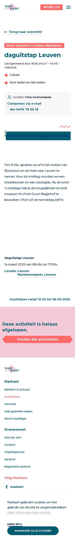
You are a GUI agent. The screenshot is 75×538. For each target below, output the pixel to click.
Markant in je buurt (17, 389)
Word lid (10, 404)
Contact (9, 444)
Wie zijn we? (12, 437)
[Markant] (11, 7)
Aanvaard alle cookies (33, 530)
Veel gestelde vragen (18, 411)
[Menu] (68, 7)
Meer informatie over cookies (29, 512)
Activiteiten (12, 396)
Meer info (14, 524)
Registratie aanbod (17, 466)
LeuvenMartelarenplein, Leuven (37, 272)
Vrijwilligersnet (14, 452)
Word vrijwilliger (15, 418)
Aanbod (9, 459)
